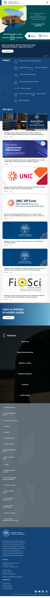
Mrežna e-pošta (25, 365)
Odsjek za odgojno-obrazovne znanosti (28, 83)
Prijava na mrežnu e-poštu (11, 422)
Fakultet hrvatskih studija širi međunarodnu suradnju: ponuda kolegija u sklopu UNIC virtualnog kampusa (24, 189)
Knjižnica (6, 434)
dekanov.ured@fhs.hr (11, 575)
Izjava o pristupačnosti (7, 590)
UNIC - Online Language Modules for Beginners (10, 480)
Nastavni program (25, 376)
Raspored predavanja (25, 354)
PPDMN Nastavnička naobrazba (9, 473)
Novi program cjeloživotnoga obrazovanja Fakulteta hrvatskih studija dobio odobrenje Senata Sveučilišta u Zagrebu (24, 162)
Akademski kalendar (9, 409)
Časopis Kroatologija (9, 515)
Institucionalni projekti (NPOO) (9, 452)
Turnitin (6, 466)
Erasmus (25, 386)
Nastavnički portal (9, 440)
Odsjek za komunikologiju (41, 69)
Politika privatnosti (7, 586)
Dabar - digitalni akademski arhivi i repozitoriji (10, 521)
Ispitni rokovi (25, 397)
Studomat (25, 343)
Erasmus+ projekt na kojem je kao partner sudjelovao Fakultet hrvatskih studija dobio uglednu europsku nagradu (24, 298)
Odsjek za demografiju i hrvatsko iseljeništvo (30, 62)
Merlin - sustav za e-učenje (9, 459)
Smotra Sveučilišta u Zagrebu (9, 493)
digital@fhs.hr (19, 578)
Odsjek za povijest (41, 95)
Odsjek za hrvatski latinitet (25, 95)
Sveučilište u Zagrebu (10, 487)
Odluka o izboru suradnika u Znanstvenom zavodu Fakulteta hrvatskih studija (23, 243)
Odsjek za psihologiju (24, 102)
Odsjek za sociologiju (26, 90)
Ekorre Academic (44, 596)
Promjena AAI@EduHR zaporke (9, 415)
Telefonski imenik (6, 585)
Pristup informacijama (7, 588)
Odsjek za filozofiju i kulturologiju (27, 76)
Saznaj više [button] (7, 52)
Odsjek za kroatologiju (24, 69)
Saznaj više (6, 138)
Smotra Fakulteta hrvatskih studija (8, 500)
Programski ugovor (9, 445)
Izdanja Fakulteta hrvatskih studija (8, 508)
